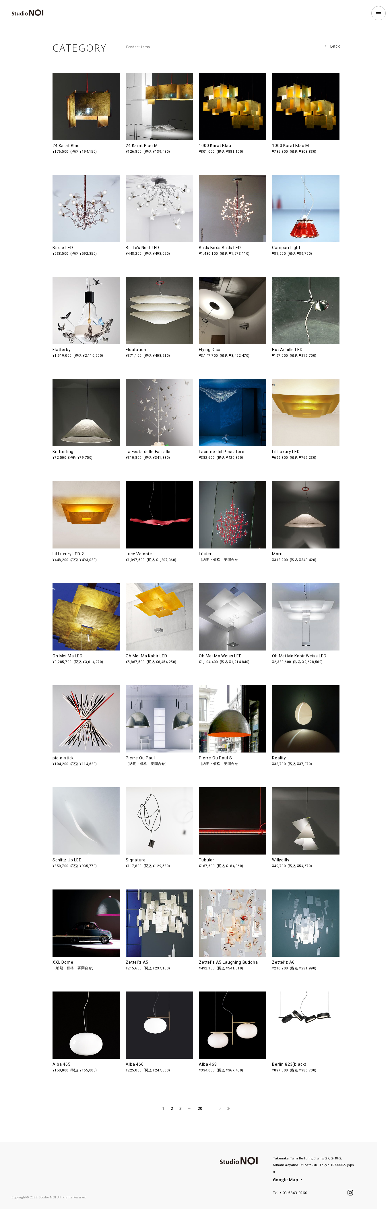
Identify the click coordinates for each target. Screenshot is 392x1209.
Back (335, 46)
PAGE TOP (384, 1194)
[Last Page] (228, 1108)
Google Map (285, 1179)
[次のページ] (220, 1108)
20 (200, 1108)
